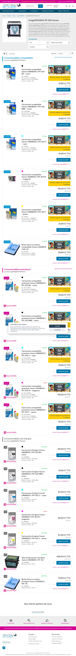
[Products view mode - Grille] (6, 53)
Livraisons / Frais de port (57, 639)
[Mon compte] (69, 6)
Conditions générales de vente (35, 641)
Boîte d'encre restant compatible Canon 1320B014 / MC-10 (34, 247)
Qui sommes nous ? (32, 636)
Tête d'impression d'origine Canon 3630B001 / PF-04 (33, 559)
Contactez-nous (6, 642)
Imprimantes (22, 11)
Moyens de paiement (56, 641)
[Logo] (11, 6)
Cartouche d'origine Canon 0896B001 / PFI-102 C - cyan (34, 494)
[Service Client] (66, 6)
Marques (9, 15)
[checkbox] (72, 53)
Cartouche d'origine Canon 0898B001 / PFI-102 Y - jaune (34, 537)
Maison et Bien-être (63, 11)
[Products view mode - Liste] (4, 53)
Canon (14, 15)
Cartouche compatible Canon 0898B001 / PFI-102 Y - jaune (34, 212)
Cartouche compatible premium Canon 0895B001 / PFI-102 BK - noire (34, 283)
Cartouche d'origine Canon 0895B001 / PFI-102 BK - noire (33, 452)
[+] (54, 89)
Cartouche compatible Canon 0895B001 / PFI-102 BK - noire (33, 71)
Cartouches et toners (8, 11)
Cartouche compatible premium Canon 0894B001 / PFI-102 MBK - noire (34, 318)
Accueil (4, 15)
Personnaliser (57, 329)
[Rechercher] (40, 6)
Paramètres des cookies (33, 643)
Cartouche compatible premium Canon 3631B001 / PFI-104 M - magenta (33, 388)
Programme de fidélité (56, 643)
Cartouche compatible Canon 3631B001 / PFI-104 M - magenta (34, 177)
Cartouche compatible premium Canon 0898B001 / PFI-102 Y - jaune (34, 410)
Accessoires (34, 11)
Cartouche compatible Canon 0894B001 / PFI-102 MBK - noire (33, 106)
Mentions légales (32, 639)
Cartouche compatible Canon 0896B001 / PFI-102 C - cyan (34, 141)
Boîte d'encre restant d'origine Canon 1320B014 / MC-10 (33, 581)
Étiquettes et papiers (48, 11)
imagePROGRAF (20, 15)
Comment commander (57, 636)
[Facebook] (3, 647)
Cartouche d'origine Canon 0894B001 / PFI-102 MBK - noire (33, 474)
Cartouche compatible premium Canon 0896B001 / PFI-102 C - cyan (34, 353)
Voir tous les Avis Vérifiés (38, 612)
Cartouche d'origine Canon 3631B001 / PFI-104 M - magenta (33, 517)
